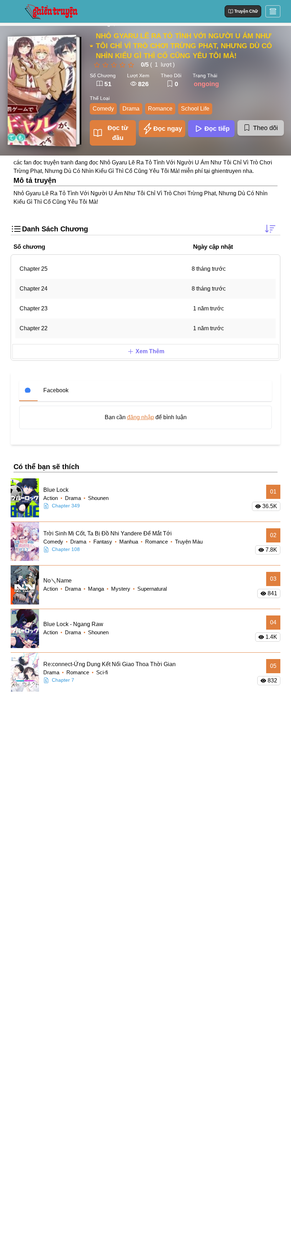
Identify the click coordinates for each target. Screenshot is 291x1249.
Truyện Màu (189, 542)
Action (51, 498)
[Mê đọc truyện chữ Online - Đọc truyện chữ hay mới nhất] (50, 11)
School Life (195, 109)
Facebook (55, 390)
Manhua (129, 542)
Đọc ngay (167, 128)
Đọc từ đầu (118, 132)
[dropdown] (272, 11)
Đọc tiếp (217, 128)
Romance (160, 109)
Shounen (98, 498)
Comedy (103, 109)
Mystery (121, 589)
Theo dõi (265, 127)
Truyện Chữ (246, 11)
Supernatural (152, 589)
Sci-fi (102, 672)
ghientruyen (226, 171)
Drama (130, 109)
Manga (96, 589)
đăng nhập (140, 417)
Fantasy (103, 542)
